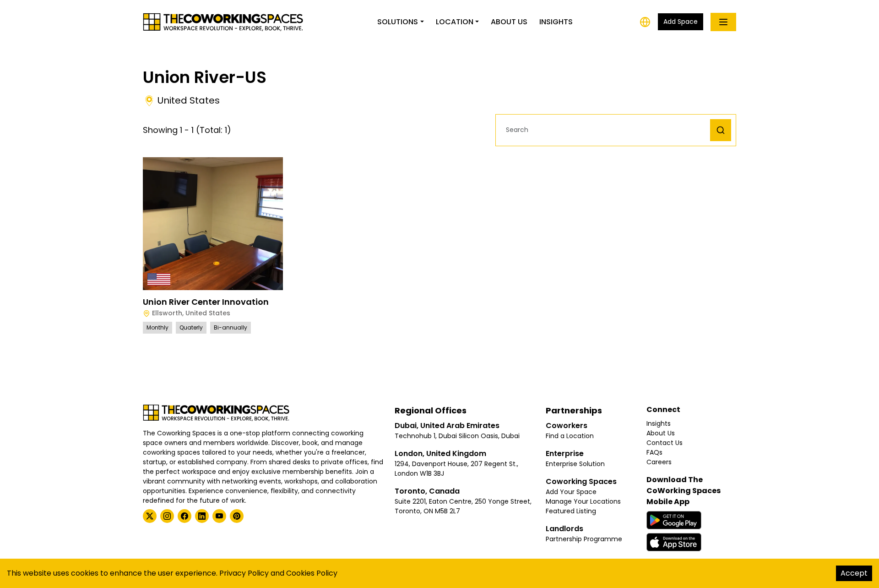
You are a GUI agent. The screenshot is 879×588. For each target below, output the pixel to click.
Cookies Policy (311, 573)
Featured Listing (571, 511)
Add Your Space (571, 491)
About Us (509, 21)
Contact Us (664, 442)
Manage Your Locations (583, 501)
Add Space (680, 21)
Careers (659, 462)
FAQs (654, 452)
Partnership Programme (584, 539)
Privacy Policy (244, 573)
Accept (854, 573)
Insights (556, 21)
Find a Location (570, 435)
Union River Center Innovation (206, 302)
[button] (605, 130)
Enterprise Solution (575, 463)
